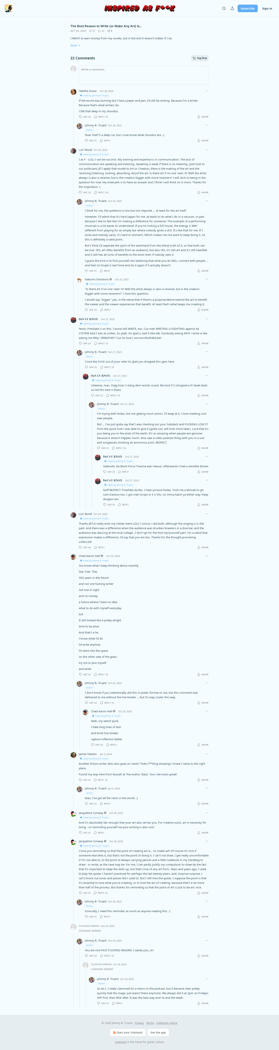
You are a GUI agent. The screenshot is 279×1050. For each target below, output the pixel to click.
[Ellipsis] (207, 91)
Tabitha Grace (88, 91)
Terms (150, 1023)
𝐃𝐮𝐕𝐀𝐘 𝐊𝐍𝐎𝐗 (88, 319)
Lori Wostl (85, 150)
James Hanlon (88, 754)
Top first (202, 58)
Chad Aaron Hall (89, 556)
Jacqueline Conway (91, 813)
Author (89, 129)
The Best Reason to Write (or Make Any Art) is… (106, 26)
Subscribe (248, 8)
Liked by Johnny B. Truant (96, 95)
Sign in (267, 8)
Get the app (158, 1032)
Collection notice (166, 1023)
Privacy (139, 1023)
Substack (120, 1042)
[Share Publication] (232, 8)
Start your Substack (130, 1032)
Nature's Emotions (97, 279)
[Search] (224, 8)
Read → (75, 45)
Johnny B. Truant (95, 125)
